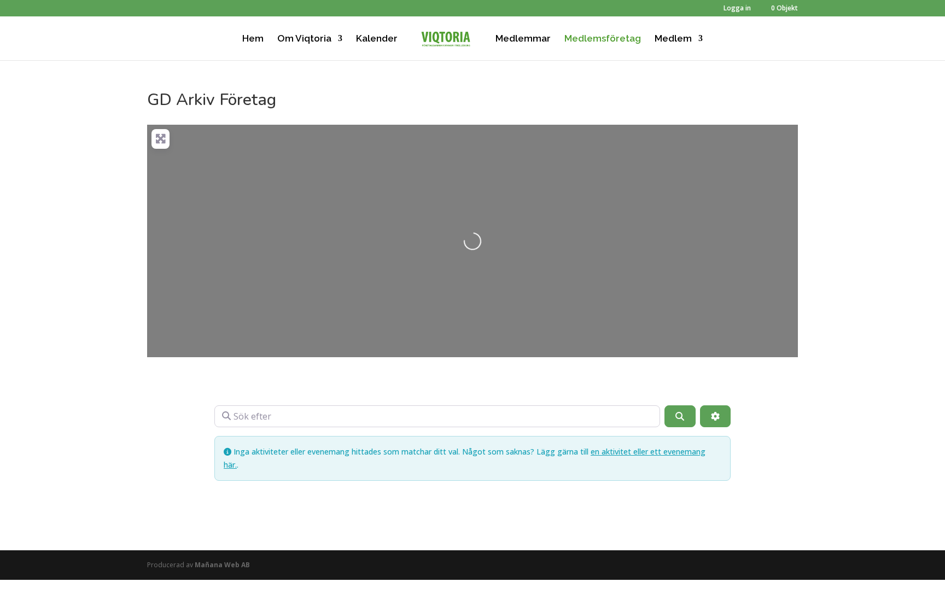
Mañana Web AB (222, 564)
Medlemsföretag (602, 39)
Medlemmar (523, 39)
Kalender (377, 39)
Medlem (673, 39)
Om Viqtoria (304, 39)
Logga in (737, 9)
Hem (253, 39)
